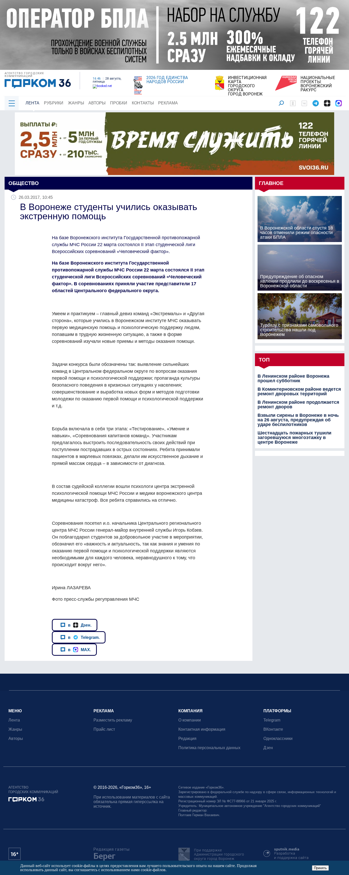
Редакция (187, 738)
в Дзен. (79, 625)
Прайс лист (104, 729)
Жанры (76, 103)
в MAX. (79, 649)
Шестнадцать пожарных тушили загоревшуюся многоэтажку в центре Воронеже (294, 437)
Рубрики (53, 103)
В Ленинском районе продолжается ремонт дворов (298, 404)
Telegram (271, 720)
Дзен (268, 748)
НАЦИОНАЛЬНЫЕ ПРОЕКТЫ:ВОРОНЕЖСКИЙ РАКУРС (317, 84)
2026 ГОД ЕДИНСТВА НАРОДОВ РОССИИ (167, 80)
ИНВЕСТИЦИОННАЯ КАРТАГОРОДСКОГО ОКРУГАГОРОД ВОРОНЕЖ (247, 86)
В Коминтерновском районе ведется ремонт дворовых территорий (299, 391)
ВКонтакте (273, 729)
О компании (189, 720)
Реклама (168, 103)
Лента (32, 103)
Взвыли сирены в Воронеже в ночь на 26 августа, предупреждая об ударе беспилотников (298, 420)
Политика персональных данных (209, 748)
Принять (320, 868)
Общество (23, 183)
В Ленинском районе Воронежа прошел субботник (293, 378)
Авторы (97, 103)
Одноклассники (278, 738)
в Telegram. (84, 637)
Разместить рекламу (113, 720)
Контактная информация (201, 729)
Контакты (143, 103)
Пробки (118, 103)
